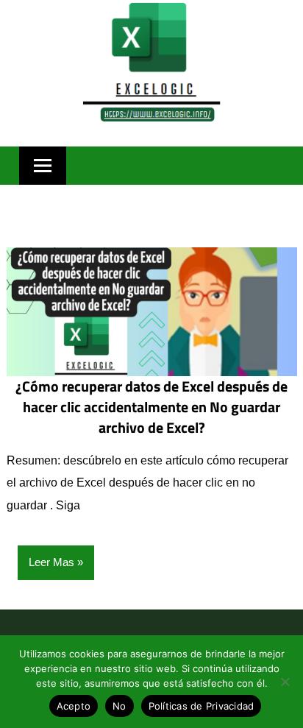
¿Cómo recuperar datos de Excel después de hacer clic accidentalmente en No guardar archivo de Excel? (151, 407)
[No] (284, 681)
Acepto (74, 706)
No (119, 706)
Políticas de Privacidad (201, 706)
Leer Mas (51, 562)
